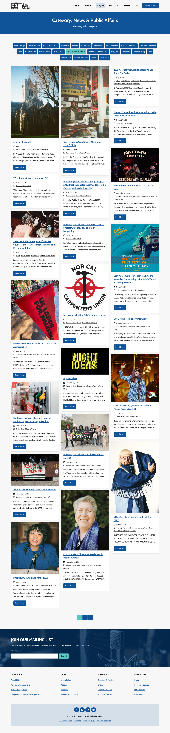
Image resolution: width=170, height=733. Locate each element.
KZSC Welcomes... (128, 45)
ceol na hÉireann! (22, 142)
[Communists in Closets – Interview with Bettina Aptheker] (85, 520)
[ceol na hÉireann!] (35, 102)
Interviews (98, 45)
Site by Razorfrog (104, 720)
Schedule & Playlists (106, 680)
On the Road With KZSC (98, 51)
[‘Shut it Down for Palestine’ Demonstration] (35, 469)
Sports (94, 57)
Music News (58, 51)
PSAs (150, 51)
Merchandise (30, 51)
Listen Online (66, 680)
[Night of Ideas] (85, 361)
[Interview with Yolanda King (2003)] (35, 547)
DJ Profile (65, 45)
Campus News (34, 45)
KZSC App (65, 685)
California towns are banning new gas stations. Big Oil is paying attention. (32, 419)
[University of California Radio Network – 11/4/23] (85, 432)
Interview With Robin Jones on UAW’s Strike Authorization (34, 345)
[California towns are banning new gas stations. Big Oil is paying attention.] (35, 398)
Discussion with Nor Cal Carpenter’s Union (84, 315)
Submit (64, 656)
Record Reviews (81, 57)
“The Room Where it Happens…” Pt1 (31, 178)
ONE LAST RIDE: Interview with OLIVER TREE (133, 518)
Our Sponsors (139, 689)
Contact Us (138, 694)
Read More (19, 167)
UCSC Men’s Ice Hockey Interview (130, 318)
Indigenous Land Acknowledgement (26, 694)
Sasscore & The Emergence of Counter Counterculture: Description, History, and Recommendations (34, 245)
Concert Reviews (50, 45)
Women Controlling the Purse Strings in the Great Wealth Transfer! (135, 114)
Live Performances (148, 45)
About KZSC (15, 680)
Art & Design (19, 45)
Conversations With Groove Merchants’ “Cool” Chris (82, 143)
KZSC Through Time (19, 689)
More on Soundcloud (69, 694)
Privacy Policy (89, 720)
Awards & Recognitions (20, 685)
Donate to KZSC (150, 6)
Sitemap (77, 720)
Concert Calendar (105, 689)
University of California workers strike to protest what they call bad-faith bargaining (83, 228)
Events (75, 45)
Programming (139, 51)
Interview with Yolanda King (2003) (30, 578)
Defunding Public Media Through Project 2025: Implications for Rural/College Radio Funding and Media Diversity (84, 185)
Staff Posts (104, 57)
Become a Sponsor (142, 685)
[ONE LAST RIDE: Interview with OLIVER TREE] (135, 477)
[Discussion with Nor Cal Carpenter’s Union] (85, 287)
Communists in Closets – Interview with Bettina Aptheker (83, 556)
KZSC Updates (112, 45)
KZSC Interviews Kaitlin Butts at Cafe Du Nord (133, 187)
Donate (137, 680)
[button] (137, 5)
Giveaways (85, 45)
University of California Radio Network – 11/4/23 (83, 456)
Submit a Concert (105, 694)
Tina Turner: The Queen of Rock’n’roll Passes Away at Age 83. (132, 407)
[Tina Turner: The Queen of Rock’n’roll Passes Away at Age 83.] (135, 378)
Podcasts (126, 51)
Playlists (115, 51)
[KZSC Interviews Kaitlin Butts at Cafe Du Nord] (135, 164)
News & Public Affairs (76, 51)
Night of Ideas (70, 378)
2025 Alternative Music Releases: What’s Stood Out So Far (133, 71)
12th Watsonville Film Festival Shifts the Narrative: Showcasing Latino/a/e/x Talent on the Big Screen (135, 279)
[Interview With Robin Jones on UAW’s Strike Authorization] (35, 310)
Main (20, 51)
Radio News (66, 57)
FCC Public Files (65, 720)
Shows (100, 685)
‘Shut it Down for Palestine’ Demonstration (34, 489)
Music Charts (44, 51)
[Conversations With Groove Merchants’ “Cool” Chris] (85, 101)
